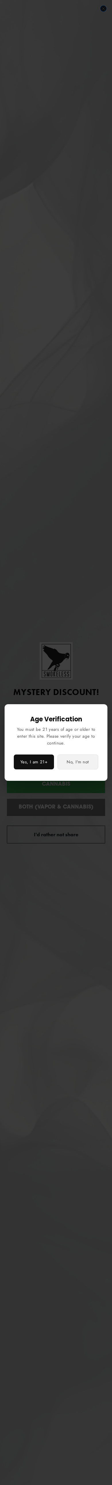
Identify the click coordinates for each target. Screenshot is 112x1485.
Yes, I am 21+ (33, 762)
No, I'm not (78, 762)
